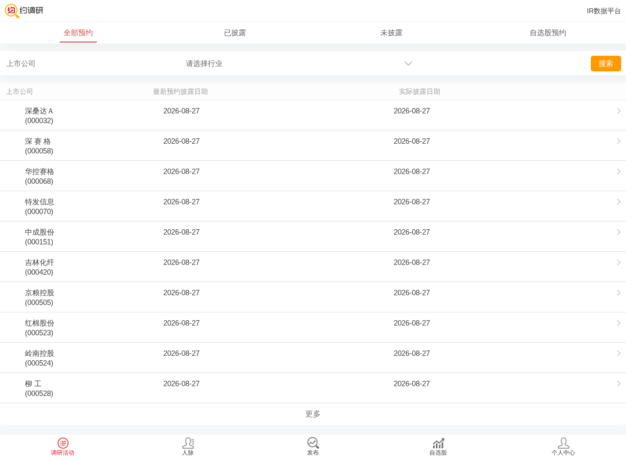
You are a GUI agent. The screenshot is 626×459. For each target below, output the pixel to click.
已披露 (235, 32)
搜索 (606, 63)
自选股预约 (548, 32)
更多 (313, 414)
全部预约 (78, 32)
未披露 (391, 32)
